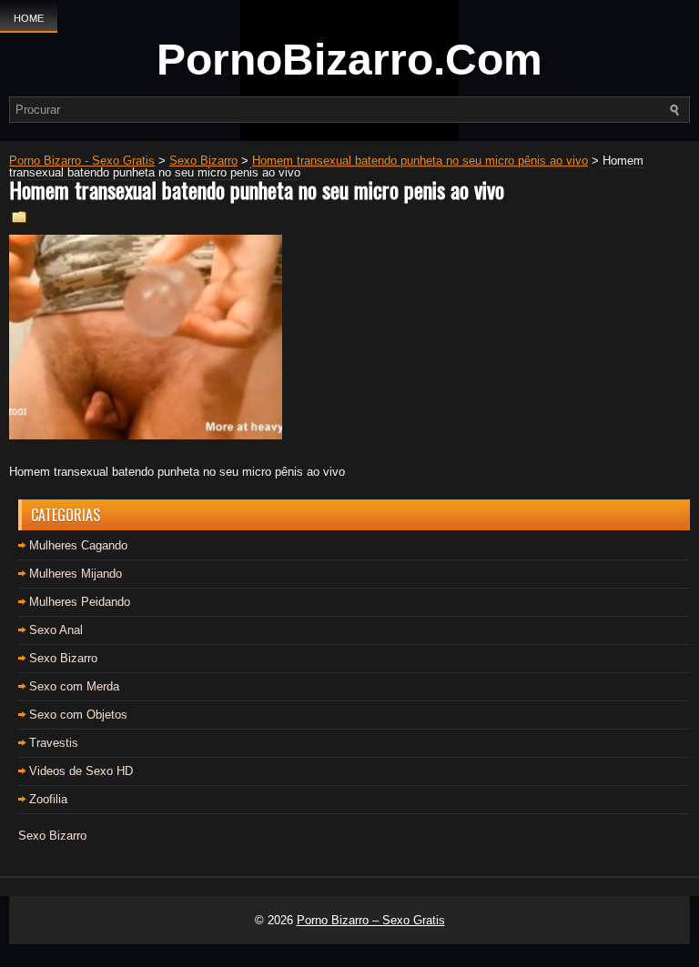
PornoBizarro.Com (349, 59)
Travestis (53, 743)
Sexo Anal (56, 630)
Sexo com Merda (74, 686)
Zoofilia (48, 799)
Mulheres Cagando (78, 545)
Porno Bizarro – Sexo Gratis (371, 920)
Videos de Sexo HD (81, 771)
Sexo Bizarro (63, 658)
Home (29, 18)
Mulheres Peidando (79, 602)
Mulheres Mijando (75, 573)
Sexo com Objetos (78, 714)
